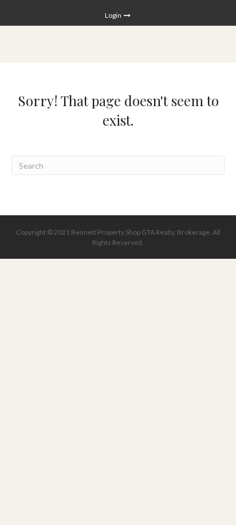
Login (114, 15)
